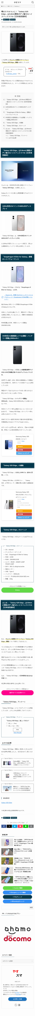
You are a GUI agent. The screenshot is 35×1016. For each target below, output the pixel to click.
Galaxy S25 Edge (6, 802)
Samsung (13, 19)
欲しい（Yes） (13, 723)
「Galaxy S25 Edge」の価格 (14, 122)
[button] (3, 826)
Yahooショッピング (23, 453)
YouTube (18, 994)
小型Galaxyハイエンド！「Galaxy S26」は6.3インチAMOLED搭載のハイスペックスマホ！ (22, 775)
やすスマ (17, 2)
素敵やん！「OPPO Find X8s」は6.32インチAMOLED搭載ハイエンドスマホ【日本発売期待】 (22, 788)
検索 (31, 907)
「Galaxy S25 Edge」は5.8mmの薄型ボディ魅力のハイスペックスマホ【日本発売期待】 (19, 102)
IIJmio (17, 590)
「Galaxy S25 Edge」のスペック (16, 125)
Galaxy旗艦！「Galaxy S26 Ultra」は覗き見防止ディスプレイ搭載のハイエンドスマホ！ (22, 763)
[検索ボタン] (32, 2)
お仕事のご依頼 (17, 999)
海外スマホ (6, 19)
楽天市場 (20, 450)
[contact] (19, 1005)
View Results (17, 732)
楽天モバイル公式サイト (18, 692)
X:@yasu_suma (11, 73)
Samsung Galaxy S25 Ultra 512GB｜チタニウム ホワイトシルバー (24, 494)
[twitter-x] (16, 1005)
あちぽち (17, 992)
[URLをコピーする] (31, 826)
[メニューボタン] (2, 2)
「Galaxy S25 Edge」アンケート (18, 135)
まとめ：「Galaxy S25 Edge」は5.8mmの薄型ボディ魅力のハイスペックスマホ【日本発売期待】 (19, 131)
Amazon (20, 446)
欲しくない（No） (14, 726)
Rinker (23, 441)
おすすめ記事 (12, 138)
